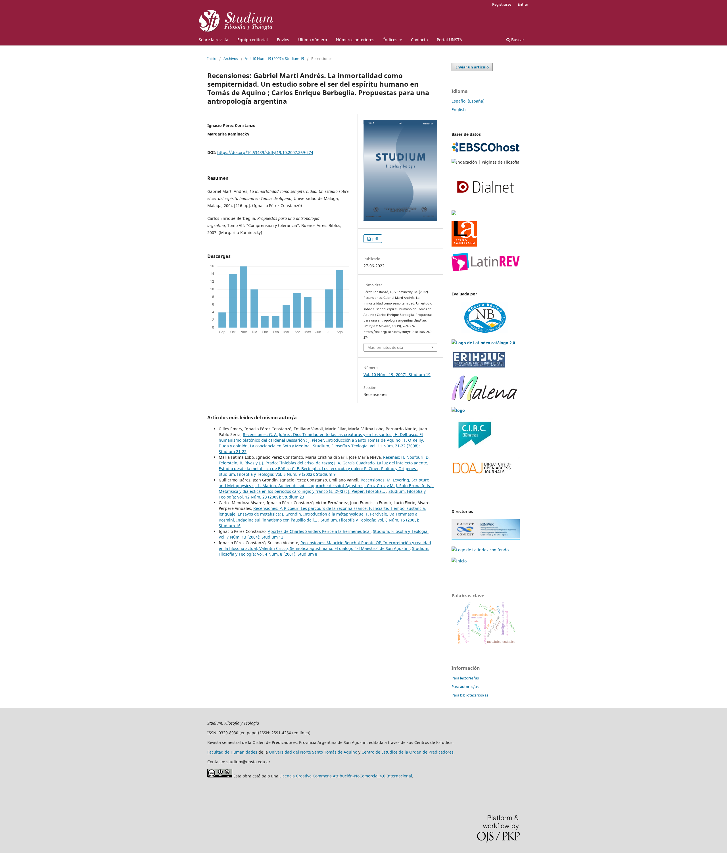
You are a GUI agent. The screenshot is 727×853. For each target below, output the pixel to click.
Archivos (230, 58)
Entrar (523, 4)
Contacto (419, 39)
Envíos (283, 39)
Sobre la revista (213, 39)
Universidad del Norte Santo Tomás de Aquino (313, 752)
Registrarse (501, 4)
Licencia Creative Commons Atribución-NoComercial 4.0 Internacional (345, 776)
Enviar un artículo (472, 67)
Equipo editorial (252, 39)
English (459, 109)
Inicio (211, 58)
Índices (390, 39)
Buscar (517, 39)
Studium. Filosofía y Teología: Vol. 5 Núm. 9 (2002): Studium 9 (277, 474)
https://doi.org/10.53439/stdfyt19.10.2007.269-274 (265, 152)
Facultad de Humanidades (232, 752)
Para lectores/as (465, 678)
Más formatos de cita (385, 347)
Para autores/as (465, 686)
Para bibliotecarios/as (470, 695)
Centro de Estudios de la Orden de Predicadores (408, 752)
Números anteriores (355, 39)
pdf (374, 238)
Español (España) (468, 101)
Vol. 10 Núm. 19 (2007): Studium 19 (274, 58)
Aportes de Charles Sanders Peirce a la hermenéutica (319, 531)
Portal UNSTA (449, 39)
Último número (312, 39)
